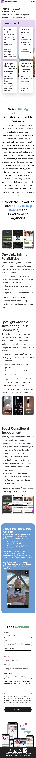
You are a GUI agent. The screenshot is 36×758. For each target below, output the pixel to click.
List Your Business (17, 753)
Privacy (21, 755)
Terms (16, 755)
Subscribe (7, 753)
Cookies (27, 755)
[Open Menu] (34, 1)
